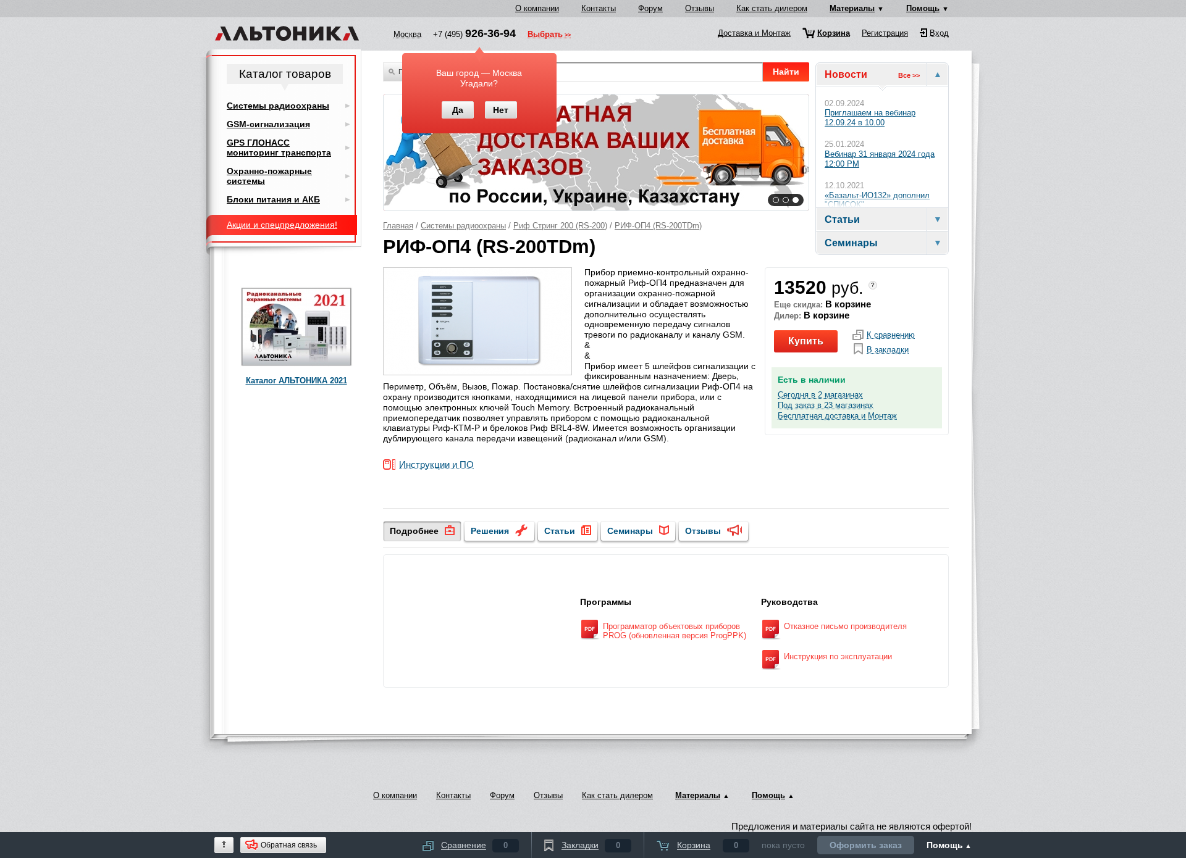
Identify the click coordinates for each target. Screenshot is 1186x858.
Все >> (909, 75)
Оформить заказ (866, 845)
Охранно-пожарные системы (269, 176)
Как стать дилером (771, 8)
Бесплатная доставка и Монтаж (837, 416)
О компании (537, 8)
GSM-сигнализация (268, 124)
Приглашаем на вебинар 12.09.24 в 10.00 (870, 117)
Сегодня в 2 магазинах (820, 395)
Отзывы (699, 8)
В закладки (888, 350)
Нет (500, 110)
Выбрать (545, 35)
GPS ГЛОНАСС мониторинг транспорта (279, 147)
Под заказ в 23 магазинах (825, 405)
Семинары (630, 531)
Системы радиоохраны (463, 225)
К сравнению (891, 335)
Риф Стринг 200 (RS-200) (560, 225)
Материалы (852, 8)
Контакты (598, 8)
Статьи (559, 531)
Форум (650, 8)
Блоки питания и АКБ (273, 199)
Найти (786, 72)
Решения (490, 531)
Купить (805, 341)
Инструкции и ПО (436, 465)
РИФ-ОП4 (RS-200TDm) (658, 225)
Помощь (923, 8)
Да (457, 110)
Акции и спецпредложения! (282, 225)
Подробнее (414, 531)
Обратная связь (289, 845)
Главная (398, 225)
